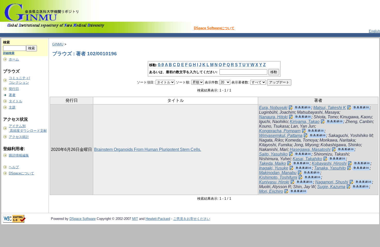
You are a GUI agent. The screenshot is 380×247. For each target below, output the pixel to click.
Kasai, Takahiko (307, 159)
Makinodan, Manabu (278, 173)
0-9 (161, 65)
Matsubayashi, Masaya (318, 112)
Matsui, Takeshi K (329, 107)
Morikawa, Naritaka (337, 140)
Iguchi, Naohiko (273, 121)
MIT (135, 219)
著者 (12, 95)
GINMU (57, 44)
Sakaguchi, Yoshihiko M (350, 135)
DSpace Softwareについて (214, 28)
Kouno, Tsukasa (274, 126)
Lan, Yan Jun (303, 126)
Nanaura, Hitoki (273, 117)
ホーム (14, 59)
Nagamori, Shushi (331, 182)
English (374, 31)
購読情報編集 (19, 155)
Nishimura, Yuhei (275, 159)
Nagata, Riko (271, 140)
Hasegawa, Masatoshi (310, 149)
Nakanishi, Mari (273, 149)
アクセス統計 (19, 137)
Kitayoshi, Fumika (275, 145)
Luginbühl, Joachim (277, 112)
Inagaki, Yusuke (273, 168)
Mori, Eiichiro (271, 191)
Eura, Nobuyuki (273, 107)
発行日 (14, 89)
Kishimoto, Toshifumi (278, 177)
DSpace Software (83, 219)
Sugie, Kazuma (331, 186)
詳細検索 (8, 53)
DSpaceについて (21, 173)
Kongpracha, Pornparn (280, 131)
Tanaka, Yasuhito (330, 168)
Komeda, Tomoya (301, 140)
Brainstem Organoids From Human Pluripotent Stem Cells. (147, 149)
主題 (12, 107)
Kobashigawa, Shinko (341, 145)
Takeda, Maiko (272, 163)
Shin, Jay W (304, 186)
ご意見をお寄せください (191, 219)
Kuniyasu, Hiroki (274, 182)
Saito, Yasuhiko (273, 154)
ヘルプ (14, 167)
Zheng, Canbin (359, 121)
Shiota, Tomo (326, 117)
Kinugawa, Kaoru (356, 117)
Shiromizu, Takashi (331, 154)
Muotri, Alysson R (275, 186)
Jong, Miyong (306, 145)
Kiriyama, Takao (305, 121)
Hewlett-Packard (158, 219)
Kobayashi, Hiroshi (329, 163)
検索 (6, 42)
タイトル (15, 101)
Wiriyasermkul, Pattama (280, 135)
